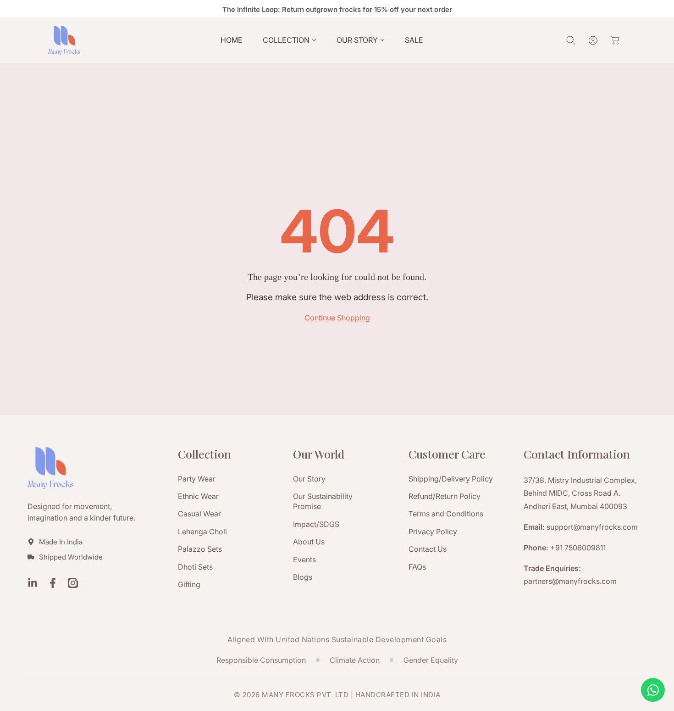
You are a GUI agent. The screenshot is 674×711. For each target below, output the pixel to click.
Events (304, 559)
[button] (289, 40)
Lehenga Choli (202, 531)
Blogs (302, 577)
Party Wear (196, 478)
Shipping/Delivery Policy (451, 478)
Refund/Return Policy (445, 496)
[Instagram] (73, 584)
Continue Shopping (337, 317)
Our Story (309, 478)
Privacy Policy (433, 531)
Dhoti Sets (195, 566)
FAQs (417, 566)
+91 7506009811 (578, 547)
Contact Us (428, 549)
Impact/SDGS (316, 524)
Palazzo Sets (200, 549)
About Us (309, 541)
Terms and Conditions (446, 513)
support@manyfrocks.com (592, 527)
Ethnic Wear (198, 496)
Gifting (189, 584)
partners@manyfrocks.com (570, 581)
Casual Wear (199, 513)
